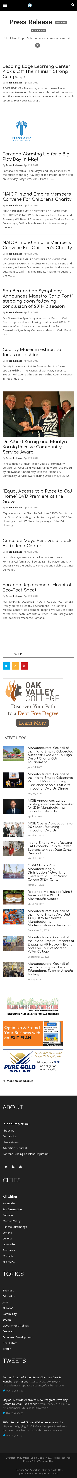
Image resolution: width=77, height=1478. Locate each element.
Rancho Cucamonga (15, 1226)
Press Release (31, 22)
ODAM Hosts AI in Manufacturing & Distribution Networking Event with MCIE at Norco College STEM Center (47, 872)
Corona (7, 1238)
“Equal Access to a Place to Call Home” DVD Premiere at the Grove (38, 496)
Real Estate (10, 1343)
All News (8, 1308)
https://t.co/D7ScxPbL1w (54, 1404)
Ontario (7, 1232)
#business (28, 1408)
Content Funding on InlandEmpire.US (26, 1154)
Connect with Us (52, 1470)
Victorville (9, 1244)
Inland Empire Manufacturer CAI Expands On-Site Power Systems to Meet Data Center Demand (50, 848)
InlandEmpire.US (16, 1124)
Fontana (8, 1215)
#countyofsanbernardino (48, 1385)
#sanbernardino (25, 1430)
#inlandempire (12, 1385)
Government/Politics (16, 1325)
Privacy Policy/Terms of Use (38, 1461)
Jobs (5, 1302)
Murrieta (8, 1256)
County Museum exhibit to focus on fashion (32, 352)
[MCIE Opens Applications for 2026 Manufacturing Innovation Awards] (13, 829)
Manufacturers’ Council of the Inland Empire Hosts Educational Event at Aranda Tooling (50, 969)
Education (9, 1296)
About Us (9, 1130)
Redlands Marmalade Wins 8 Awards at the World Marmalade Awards (50, 895)
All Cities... (9, 1262)
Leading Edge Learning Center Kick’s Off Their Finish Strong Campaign (36, 71)
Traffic (7, 1349)
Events (7, 1319)
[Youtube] (24, 666)
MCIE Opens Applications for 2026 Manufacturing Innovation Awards (51, 827)
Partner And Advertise (28, 1470)
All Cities (10, 1197)
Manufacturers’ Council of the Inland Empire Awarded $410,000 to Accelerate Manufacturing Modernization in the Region (50, 918)
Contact (53, 1473)
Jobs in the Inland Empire (33, 1473)
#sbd (39, 1430)
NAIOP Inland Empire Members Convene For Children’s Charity (37, 245)
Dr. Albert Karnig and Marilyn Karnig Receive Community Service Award (35, 447)
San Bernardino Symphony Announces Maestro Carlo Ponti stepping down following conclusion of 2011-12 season (38, 299)
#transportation (53, 1430)
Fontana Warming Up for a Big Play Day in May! (36, 157)
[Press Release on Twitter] (37, 45)
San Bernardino (12, 1209)
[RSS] (15, 666)
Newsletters (11, 1142)
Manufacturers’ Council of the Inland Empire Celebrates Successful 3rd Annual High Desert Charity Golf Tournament (50, 755)
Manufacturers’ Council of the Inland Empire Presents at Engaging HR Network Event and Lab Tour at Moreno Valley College (51, 944)
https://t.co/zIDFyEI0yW (44, 1381)
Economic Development (18, 1337)
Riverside (9, 1203)
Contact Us (10, 1136)
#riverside (41, 1408)
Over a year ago (14, 1390)
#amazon (8, 1430)
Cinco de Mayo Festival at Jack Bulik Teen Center (37, 543)
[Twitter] (6, 666)
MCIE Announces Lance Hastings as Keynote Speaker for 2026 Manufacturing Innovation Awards (51, 806)
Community (10, 1314)
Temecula (9, 1250)
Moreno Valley (12, 1221)
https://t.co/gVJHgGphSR (18, 1426)
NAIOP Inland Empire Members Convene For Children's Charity (37, 197)
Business (8, 1290)
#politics (26, 1385)
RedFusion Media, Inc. (37, 1457)
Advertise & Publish (15, 1148)
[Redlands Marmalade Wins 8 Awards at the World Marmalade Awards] (13, 897)
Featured (8, 1331)
